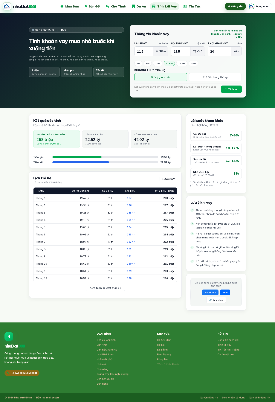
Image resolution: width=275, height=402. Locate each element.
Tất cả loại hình (106, 339)
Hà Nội (161, 344)
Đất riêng (102, 383)
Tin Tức (195, 6)
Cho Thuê (118, 6)
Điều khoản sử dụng (233, 397)
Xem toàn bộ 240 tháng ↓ (105, 287)
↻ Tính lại (231, 89)
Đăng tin (237, 6)
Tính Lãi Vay (167, 6)
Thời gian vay (225, 43)
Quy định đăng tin (260, 397)
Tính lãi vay (224, 344)
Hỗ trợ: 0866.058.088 (24, 372)
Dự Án (141, 6)
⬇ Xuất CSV (168, 178)
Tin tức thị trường (228, 349)
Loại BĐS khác (105, 354)
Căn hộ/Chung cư (107, 349)
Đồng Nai (162, 359)
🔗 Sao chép (216, 300)
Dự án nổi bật (226, 354)
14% (193, 63)
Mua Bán (72, 6)
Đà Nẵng (162, 349)
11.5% (169, 63)
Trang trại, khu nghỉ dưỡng (113, 373)
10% (157, 63)
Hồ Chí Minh (164, 339)
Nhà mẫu (102, 364)
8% (138, 63)
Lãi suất (151, 43)
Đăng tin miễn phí (228, 339)
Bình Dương (164, 354)
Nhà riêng (102, 369)
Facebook (210, 292)
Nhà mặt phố (104, 359)
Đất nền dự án (105, 378)
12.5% (181, 63)
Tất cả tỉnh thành (168, 364)
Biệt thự (102, 344)
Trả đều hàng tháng (215, 77)
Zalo (225, 292)
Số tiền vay (188, 43)
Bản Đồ (94, 6)
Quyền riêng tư (209, 397)
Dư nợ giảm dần (160, 77)
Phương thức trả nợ (150, 70)
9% (147, 63)
